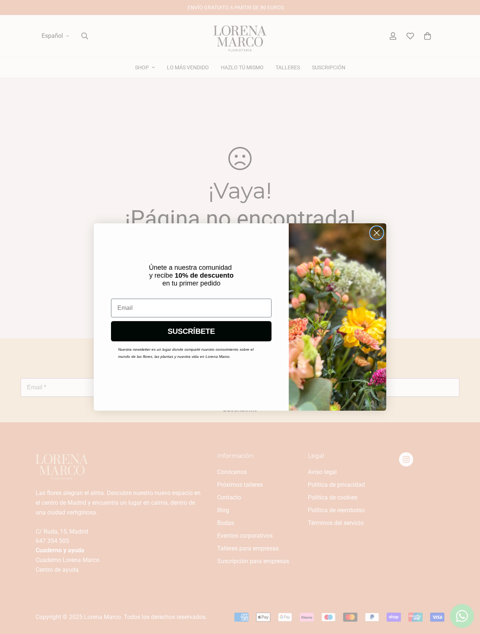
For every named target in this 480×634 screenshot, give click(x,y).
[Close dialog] (376, 232)
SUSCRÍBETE (191, 331)
